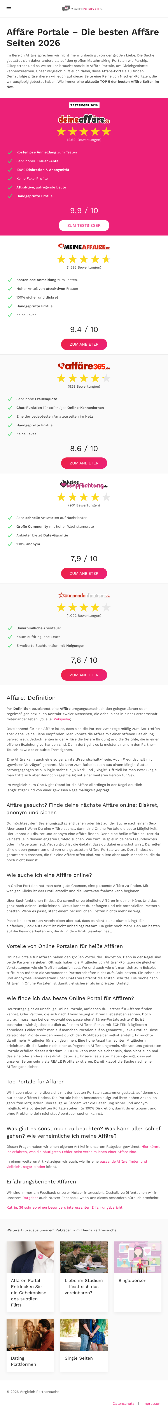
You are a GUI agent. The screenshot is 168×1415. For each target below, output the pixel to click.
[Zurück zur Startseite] (84, 9)
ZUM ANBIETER (84, 344)
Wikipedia (62, 719)
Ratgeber (30, 1198)
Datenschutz (124, 1403)
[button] (9, 9)
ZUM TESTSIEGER (84, 225)
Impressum (151, 1403)
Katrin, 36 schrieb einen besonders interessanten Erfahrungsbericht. (65, 1207)
